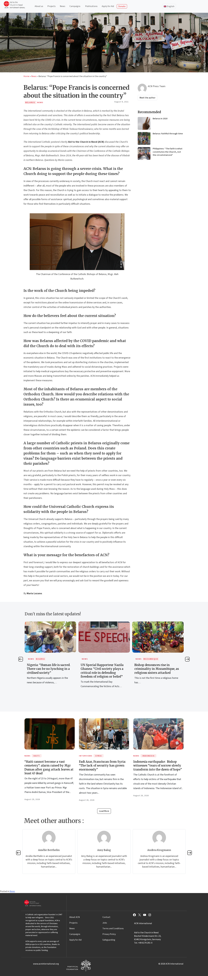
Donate (122, 6)
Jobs (104, 922)
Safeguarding (108, 939)
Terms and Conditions (113, 928)
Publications (91, 6)
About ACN (74, 917)
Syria (98, 755)
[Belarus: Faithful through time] (144, 138)
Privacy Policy (109, 934)
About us (39, 6)
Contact (106, 917)
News (62, 6)
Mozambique (97, 659)
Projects (51, 6)
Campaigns (74, 6)
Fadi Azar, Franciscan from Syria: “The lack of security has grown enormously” (102, 765)
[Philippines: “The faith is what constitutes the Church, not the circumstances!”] (144, 153)
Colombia (149, 659)
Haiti (37, 755)
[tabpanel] (50, 657)
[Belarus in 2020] (144, 123)
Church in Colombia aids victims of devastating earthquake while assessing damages (157, 668)
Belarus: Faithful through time (168, 133)
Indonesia (148, 755)
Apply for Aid (108, 6)
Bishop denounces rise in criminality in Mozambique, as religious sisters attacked (103, 668)
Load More (104, 811)
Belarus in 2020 (160, 118)
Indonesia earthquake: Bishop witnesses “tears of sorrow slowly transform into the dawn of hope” (157, 765)
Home (26, 76)
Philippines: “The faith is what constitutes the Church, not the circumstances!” (167, 152)
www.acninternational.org (46, 963)
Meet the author (147, 97)
